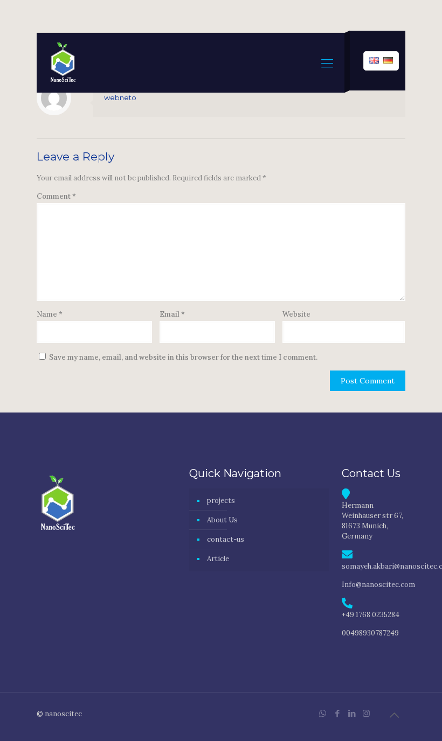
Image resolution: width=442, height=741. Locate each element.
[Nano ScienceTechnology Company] (62, 63)
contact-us (225, 539)
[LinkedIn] (351, 713)
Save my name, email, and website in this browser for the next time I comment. (183, 357)
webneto (120, 97)
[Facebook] (337, 713)
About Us (222, 520)
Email (172, 314)
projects (221, 500)
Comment (56, 196)
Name (50, 314)
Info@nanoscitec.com (378, 584)
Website (296, 314)
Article (218, 558)
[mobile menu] (327, 63)
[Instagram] (366, 713)
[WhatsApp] (322, 713)
